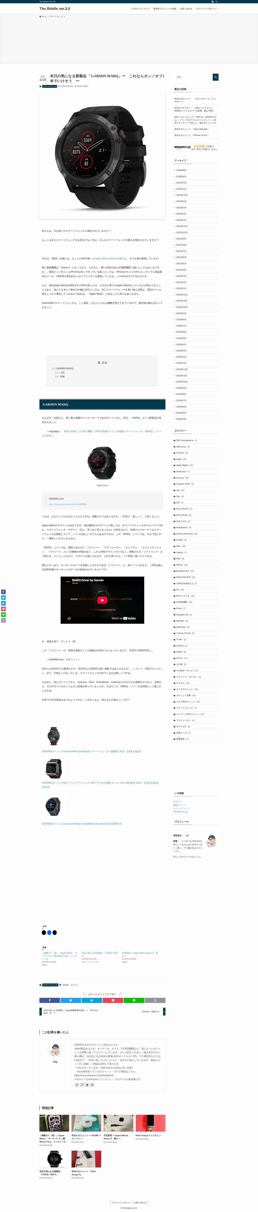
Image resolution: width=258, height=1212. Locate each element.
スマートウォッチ (49, 86)
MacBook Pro (185, 571)
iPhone (182, 565)
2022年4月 (181, 201)
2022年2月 (181, 214)
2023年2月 (181, 182)
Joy (55, 1061)
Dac (180, 496)
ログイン (177, 801)
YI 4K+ (181, 639)
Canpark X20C (185, 484)
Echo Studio (183, 515)
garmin (66, 985)
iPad (180, 558)
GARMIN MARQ (64, 368)
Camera (182, 478)
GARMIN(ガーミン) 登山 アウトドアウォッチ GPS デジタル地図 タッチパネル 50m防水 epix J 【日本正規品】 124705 (101, 785)
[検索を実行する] (216, 77)
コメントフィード (181, 808)
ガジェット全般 (186, 695)
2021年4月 (181, 270)
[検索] (217, 1)
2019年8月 (181, 394)
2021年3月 (181, 276)
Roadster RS (184, 614)
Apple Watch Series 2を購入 (110, 258)
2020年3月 (181, 350)
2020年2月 (181, 357)
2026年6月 (181, 176)
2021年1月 (181, 288)
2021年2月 (181, 282)
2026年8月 (181, 170)
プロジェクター (185, 720)
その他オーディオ (187, 670)
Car (180, 490)
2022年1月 (181, 220)
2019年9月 (181, 388)
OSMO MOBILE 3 (186, 583)
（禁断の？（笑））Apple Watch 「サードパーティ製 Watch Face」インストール (59, 956)
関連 (62, 376)
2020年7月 (181, 326)
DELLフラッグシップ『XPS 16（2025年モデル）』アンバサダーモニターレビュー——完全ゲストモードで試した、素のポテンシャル (195, 120)
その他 (181, 664)
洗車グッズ (183, 733)
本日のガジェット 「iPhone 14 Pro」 (191, 135)
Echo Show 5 (184, 509)
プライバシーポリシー (121, 1203)
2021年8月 (181, 245)
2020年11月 (181, 301)
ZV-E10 (181, 646)
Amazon (182, 453)
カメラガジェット (187, 689)
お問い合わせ (140, 1203)
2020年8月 (181, 319)
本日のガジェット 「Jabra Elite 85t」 (191, 129)
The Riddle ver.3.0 (54, 8)
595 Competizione (186, 440)
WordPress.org (180, 811)
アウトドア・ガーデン (188, 677)
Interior (181, 552)
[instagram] (92, 1085)
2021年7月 (181, 251)
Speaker (182, 621)
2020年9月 (181, 313)
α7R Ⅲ (182, 658)
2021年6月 (181, 257)
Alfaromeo (183, 446)
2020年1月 (181, 363)
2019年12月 (182, 369)
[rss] (213, 1)
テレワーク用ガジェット (190, 714)
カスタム (182, 683)
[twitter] (87, 1085)
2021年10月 (182, 232)
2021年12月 (182, 226)
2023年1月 (181, 189)
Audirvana (182, 471)
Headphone (183, 527)
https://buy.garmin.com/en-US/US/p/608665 (68, 504)
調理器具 (182, 739)
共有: (62, 372)
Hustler (181, 540)
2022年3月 (181, 207)
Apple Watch (184, 465)
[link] (77, 1085)
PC (180, 589)
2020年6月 (181, 332)
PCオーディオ (185, 596)
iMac (180, 546)
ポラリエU (183, 726)
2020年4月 (181, 344)
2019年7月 (181, 400)
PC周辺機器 (184, 602)
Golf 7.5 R (183, 521)
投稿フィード (179, 805)
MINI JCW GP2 (185, 577)
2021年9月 (181, 239)
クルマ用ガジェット (188, 701)
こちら (197, 857)
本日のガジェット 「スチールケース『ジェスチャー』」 (195, 100)
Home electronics (186, 533)
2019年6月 (181, 406)
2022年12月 (182, 195)
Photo (180, 608)
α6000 (181, 652)
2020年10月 (182, 307)
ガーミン (74, 985)
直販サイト (72, 659)
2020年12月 (182, 294)
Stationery (182, 627)
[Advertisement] (129, 40)
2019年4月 (181, 413)
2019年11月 (181, 375)
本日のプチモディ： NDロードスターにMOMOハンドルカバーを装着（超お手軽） (194, 109)
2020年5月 (181, 338)
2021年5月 (181, 263)
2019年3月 (181, 419)
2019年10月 (182, 382)
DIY (179, 502)
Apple (181, 459)
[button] (49, 1000)
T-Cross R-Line (185, 633)
